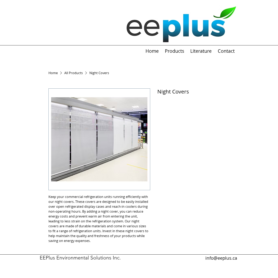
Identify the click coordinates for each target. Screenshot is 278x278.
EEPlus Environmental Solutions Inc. (80, 258)
